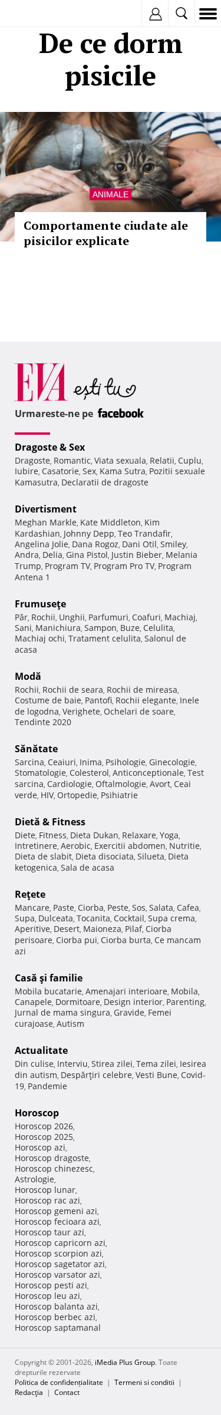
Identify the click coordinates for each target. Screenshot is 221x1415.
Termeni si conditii (144, 1382)
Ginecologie (172, 762)
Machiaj (180, 617)
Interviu (72, 1063)
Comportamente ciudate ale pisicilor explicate (106, 233)
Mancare (32, 907)
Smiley (173, 544)
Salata (161, 907)
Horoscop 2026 (44, 1126)
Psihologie (125, 762)
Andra (27, 554)
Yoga (169, 835)
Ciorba (91, 907)
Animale (110, 194)
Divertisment (46, 508)
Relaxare (139, 835)
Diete (25, 835)
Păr (21, 617)
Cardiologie (69, 783)
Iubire (26, 471)
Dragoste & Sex (50, 447)
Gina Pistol (87, 554)
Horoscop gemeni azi (56, 1210)
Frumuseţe (40, 603)
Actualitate (41, 1050)
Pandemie (47, 1086)
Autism (70, 1023)
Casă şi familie (49, 977)
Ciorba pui (76, 939)
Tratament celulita (104, 638)
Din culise (34, 1063)
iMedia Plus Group (125, 1362)
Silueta (150, 856)
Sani (23, 627)
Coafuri (146, 617)
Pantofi (98, 700)
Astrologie (34, 1179)
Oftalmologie (120, 783)
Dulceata (55, 918)
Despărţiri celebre (96, 1074)
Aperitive (32, 928)
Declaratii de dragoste (105, 482)
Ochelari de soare (139, 711)
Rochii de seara (72, 689)
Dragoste (32, 460)
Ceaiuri (62, 762)
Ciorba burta (126, 939)
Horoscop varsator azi (57, 1274)
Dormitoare (77, 1001)
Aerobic (76, 845)
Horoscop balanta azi (56, 1306)
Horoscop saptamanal (58, 1327)
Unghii (72, 617)
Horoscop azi (40, 1147)
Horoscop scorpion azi (58, 1253)
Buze (130, 627)
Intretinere (36, 845)
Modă (28, 676)
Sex (89, 471)
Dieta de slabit (43, 856)
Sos (139, 907)
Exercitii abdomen (130, 845)
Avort (160, 783)
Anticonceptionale (148, 772)
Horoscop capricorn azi (60, 1242)
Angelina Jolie (41, 544)
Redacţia (29, 1392)
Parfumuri (108, 617)
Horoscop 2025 (44, 1136)
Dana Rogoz (95, 544)
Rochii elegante (146, 700)
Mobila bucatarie (48, 991)
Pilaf (133, 928)
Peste (117, 907)
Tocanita (93, 918)
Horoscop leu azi (47, 1295)
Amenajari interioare (126, 991)
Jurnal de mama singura (62, 1012)
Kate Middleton (110, 522)
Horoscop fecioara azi (57, 1221)
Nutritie (184, 845)
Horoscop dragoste (52, 1157)
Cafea (188, 907)
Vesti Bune (156, 1074)
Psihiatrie (119, 795)
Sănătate (36, 748)
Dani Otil (139, 544)
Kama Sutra (123, 471)
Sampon (100, 627)
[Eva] (37, 14)
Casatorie (60, 471)
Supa (25, 918)
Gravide (129, 1012)
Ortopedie (77, 795)
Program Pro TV (124, 565)
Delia (52, 554)
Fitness (53, 835)
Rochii (43, 617)
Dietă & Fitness (50, 821)
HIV (47, 795)
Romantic (72, 460)
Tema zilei (156, 1063)
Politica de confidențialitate (59, 1382)
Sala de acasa (87, 867)
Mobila (184, 991)
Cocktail (129, 918)
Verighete (81, 711)
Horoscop (37, 1112)
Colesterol (89, 772)
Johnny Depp (89, 533)
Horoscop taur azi (49, 1232)
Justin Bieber (136, 554)
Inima (91, 762)
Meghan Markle (46, 522)
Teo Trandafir (144, 533)
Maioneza (102, 928)
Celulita (158, 627)
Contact (67, 1392)
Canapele (33, 1001)
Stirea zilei (112, 1063)
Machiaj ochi (40, 638)
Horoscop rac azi (47, 1200)
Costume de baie (48, 700)
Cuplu (190, 460)
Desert (67, 928)
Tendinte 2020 (43, 722)
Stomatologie (40, 772)
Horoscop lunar (45, 1189)
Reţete (30, 894)
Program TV (67, 565)
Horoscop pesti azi (51, 1285)
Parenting (185, 1001)
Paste (63, 907)
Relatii (162, 460)
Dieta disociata (104, 856)
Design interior (133, 1001)
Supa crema (171, 918)
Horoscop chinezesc (54, 1168)
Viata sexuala (120, 460)
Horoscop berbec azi (55, 1317)
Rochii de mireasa (142, 689)
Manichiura (58, 627)
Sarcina (29, 762)
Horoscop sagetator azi (60, 1263)
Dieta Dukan (94, 835)
